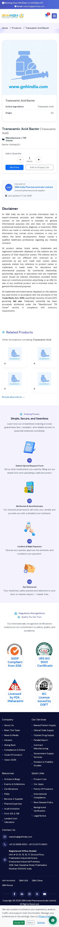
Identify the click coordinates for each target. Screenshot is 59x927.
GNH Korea (7, 885)
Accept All (18, 922)
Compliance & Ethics (14, 749)
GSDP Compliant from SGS (15, 662)
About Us (9, 725)
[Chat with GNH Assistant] (53, 920)
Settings (41, 922)
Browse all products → (13, 397)
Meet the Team (12, 730)
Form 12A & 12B (11, 813)
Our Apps (38, 784)
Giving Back (10, 745)
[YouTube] (44, 894)
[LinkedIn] (22, 894)
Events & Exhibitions (14, 784)
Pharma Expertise (13, 803)
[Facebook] (14, 894)
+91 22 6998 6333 (18, 844)
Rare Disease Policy (43, 802)
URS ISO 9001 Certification (46, 662)
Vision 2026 (10, 759)
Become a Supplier (13, 798)
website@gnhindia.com (30, 6)
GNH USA (23, 880)
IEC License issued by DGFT (44, 699)
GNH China (37, 880)
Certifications (11, 789)
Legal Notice (40, 815)
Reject (30, 922)
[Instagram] (29, 894)
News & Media (11, 735)
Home (5, 28)
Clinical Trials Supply (44, 730)
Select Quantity (13, 153)
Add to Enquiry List (39, 167)
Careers (8, 740)
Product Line (40, 779)
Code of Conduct (13, 754)
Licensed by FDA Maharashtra (16, 697)
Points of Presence (43, 789)
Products (16, 28)
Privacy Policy (45, 916)
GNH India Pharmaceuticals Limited (34, 187)
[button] (54, 16)
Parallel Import (41, 740)
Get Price (14, 167)
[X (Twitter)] (37, 894)
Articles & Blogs (12, 779)
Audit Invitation (12, 808)
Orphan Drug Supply (44, 735)
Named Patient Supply (45, 725)
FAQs (6, 793)
